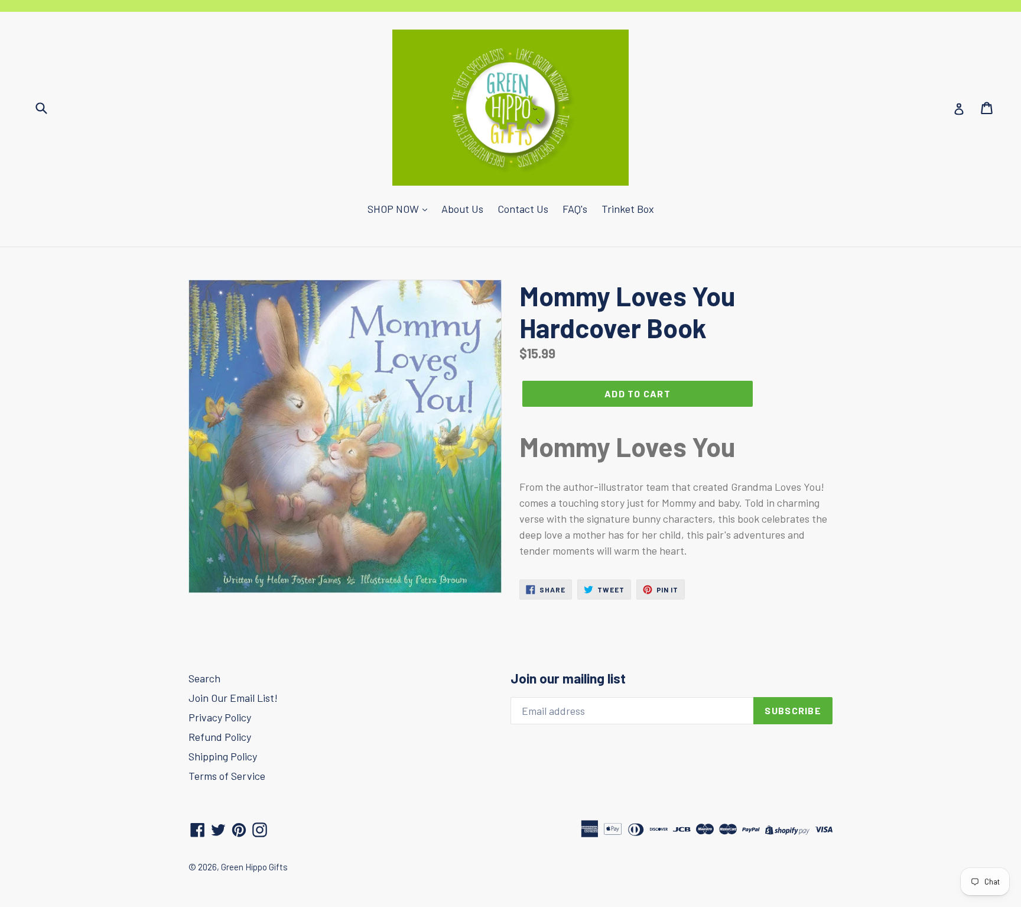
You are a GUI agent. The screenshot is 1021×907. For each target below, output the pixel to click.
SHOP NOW (394, 208)
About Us (462, 208)
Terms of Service (226, 775)
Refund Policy (219, 736)
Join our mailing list (568, 678)
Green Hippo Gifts (254, 866)
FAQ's (574, 208)
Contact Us (523, 208)
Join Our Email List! (233, 697)
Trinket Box (627, 208)
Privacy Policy (219, 717)
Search (204, 678)
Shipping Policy (222, 756)
